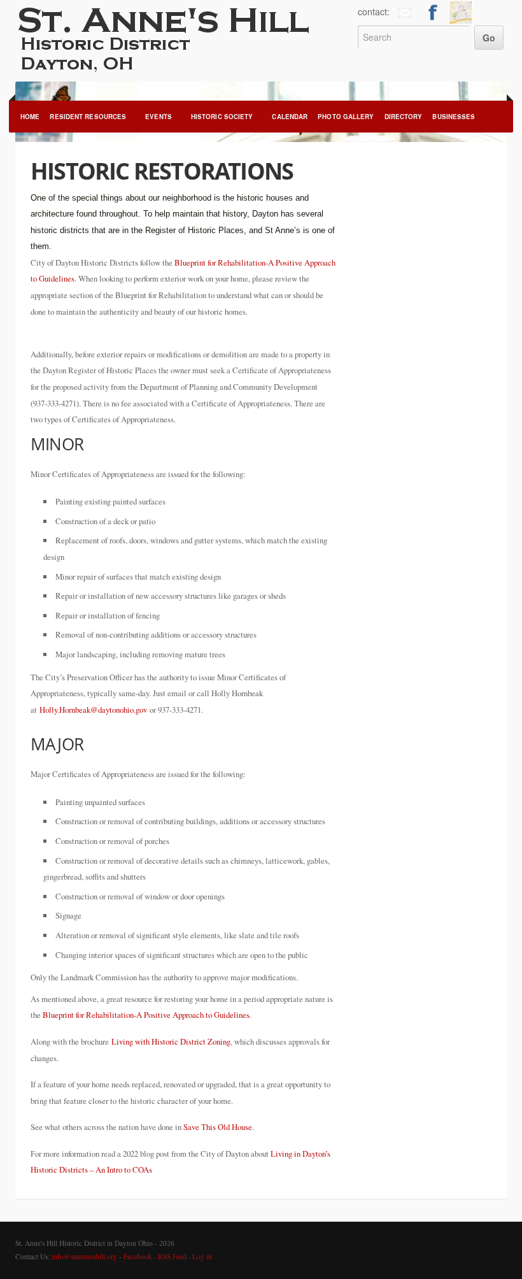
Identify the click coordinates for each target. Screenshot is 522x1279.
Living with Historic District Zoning (170, 1041)
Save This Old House (217, 1127)
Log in (202, 1256)
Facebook (137, 1256)
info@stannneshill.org (84, 1256)
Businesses (453, 116)
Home (29, 116)
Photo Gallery (346, 116)
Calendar (289, 116)
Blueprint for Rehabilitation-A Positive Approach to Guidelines (146, 1014)
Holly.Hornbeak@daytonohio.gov (93, 709)
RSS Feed (172, 1256)
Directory (403, 116)
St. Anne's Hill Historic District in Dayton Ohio (175, 38)
